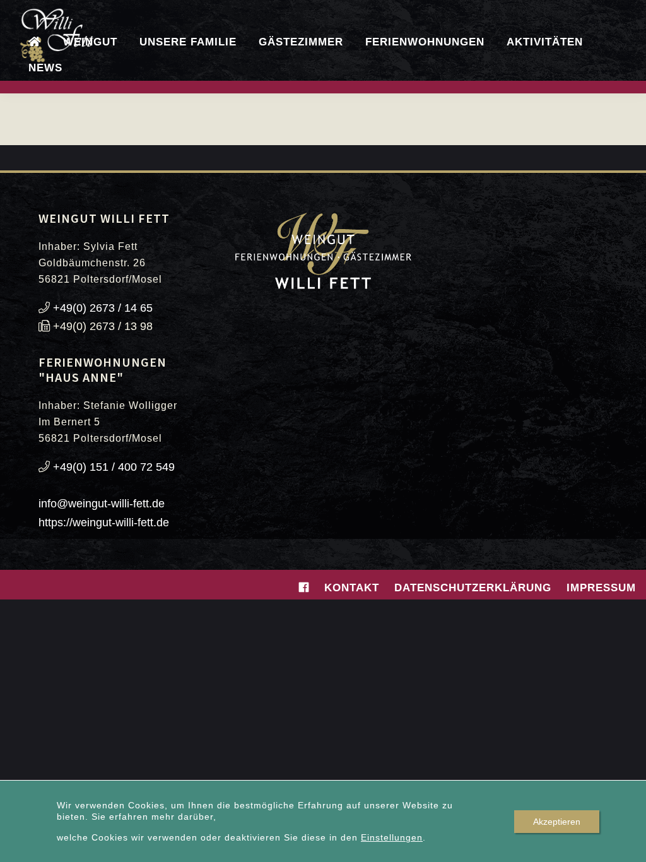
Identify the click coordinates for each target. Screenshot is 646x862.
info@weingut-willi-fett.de (101, 503)
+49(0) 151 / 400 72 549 (114, 467)
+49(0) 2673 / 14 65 (103, 308)
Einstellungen (392, 837)
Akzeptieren (556, 822)
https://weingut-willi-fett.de (103, 522)
